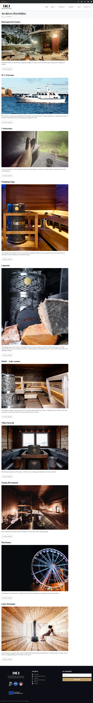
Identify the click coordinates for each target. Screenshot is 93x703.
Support (71, 7)
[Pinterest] (88, 1)
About (52, 7)
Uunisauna (6, 128)
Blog (79, 7)
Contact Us (87, 7)
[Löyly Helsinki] (34, 628)
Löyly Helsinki (8, 604)
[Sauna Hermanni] (34, 507)
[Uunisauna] (34, 149)
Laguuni (5, 265)
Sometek (27, 701)
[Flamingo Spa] (34, 217)
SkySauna (6, 542)
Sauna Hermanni (9, 482)
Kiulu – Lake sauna (10, 361)
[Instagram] (85, 1)
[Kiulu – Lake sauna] (34, 386)
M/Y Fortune (7, 75)
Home (46, 7)
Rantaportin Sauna (10, 21)
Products (61, 7)
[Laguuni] (34, 306)
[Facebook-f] (78, 1)
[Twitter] (81, 1)
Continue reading (7, 69)
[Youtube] (91, 1)
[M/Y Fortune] (34, 95)
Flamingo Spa (8, 181)
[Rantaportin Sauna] (34, 42)
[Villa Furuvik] (34, 447)
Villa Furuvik (7, 422)
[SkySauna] (34, 568)
